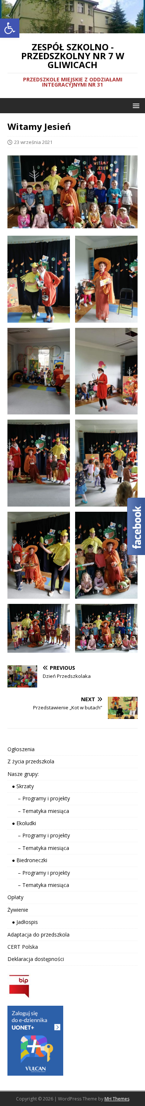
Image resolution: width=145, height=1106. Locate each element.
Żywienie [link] (17, 909)
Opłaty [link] (15, 897)
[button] (134, 105)
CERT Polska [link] (22, 946)
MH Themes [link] (116, 1099)
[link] (9, 28)
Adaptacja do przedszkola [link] (38, 934)
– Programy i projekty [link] (38, 798)
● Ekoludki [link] (21, 823)
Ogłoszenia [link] (21, 749)
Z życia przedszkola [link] (30, 761)
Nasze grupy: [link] (23, 773)
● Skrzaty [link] (20, 786)
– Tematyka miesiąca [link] (38, 810)
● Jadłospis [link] (22, 921)
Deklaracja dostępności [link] (35, 958)
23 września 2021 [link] (33, 142)
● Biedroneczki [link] (27, 860)
